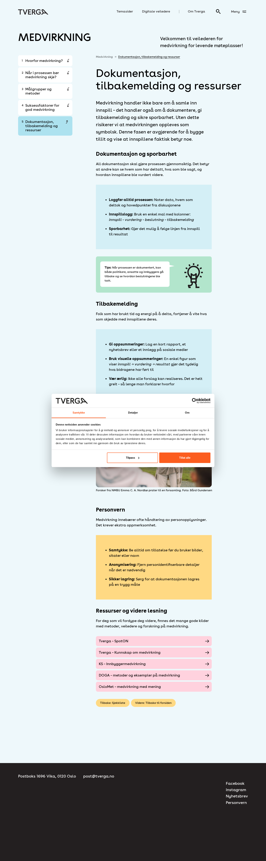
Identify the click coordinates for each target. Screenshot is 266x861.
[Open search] (218, 11)
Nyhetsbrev (237, 796)
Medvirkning (104, 56)
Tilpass (130, 457)
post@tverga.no (98, 776)
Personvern (236, 802)
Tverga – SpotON (113, 641)
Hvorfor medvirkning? (42, 60)
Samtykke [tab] (79, 412)
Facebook (235, 783)
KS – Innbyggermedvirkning (122, 664)
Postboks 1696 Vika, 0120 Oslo (47, 776)
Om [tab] (187, 412)
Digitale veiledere (156, 11)
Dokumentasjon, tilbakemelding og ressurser (40, 126)
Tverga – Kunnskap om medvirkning (130, 652)
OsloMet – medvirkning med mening (130, 686)
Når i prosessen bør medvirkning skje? (40, 75)
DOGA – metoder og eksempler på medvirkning (139, 675)
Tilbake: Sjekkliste (112, 703)
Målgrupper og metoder (37, 91)
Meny (235, 11)
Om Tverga (196, 11)
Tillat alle (184, 457)
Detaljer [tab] (133, 412)
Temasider (125, 11)
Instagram (236, 789)
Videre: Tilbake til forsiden (153, 703)
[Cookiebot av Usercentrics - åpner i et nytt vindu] (194, 400)
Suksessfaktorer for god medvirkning (40, 107)
